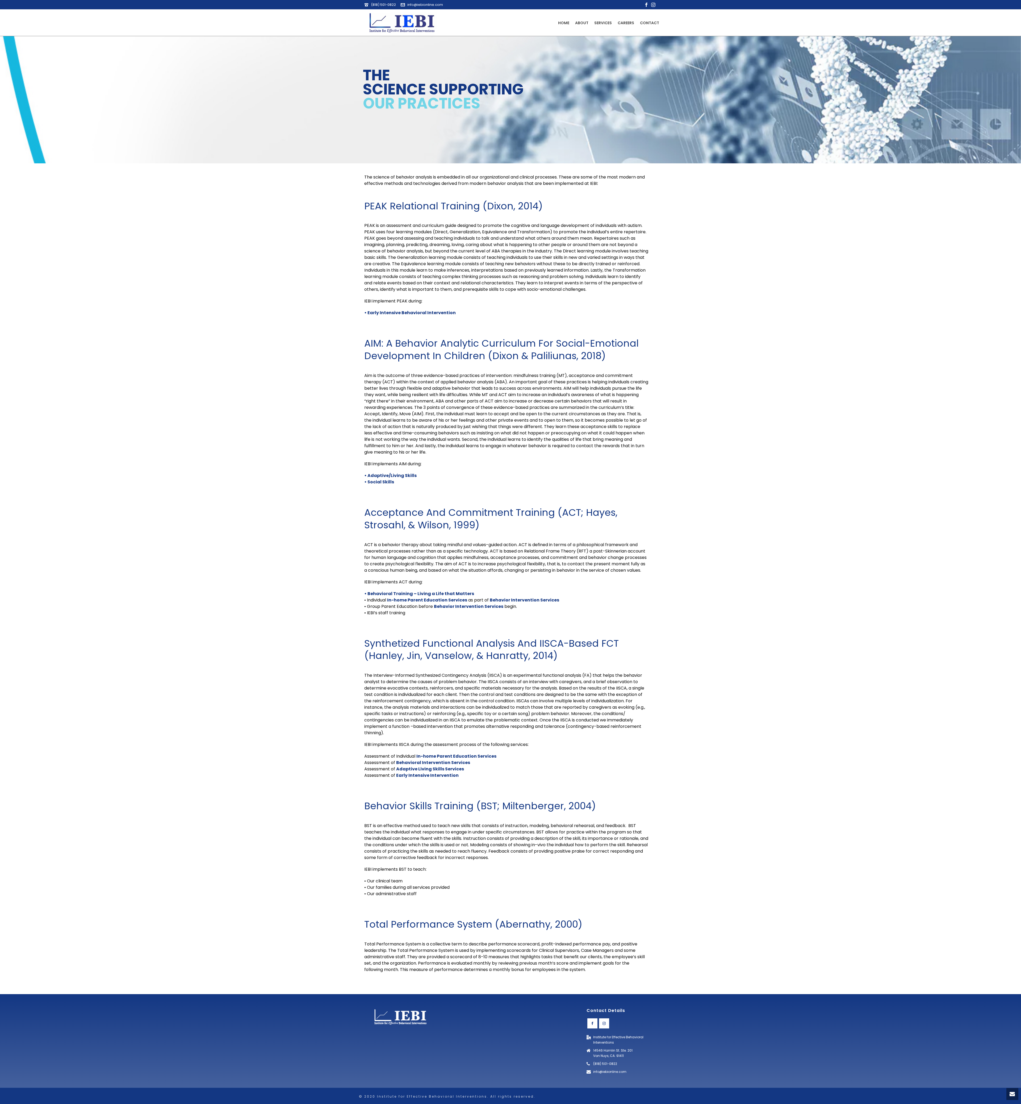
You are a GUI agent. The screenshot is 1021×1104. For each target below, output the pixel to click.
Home (563, 23)
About (581, 23)
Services (603, 23)
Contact (649, 23)
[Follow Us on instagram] (604, 1023)
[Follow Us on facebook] (592, 1023)
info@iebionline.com (425, 4)
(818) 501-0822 (383, 4)
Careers (626, 23)
